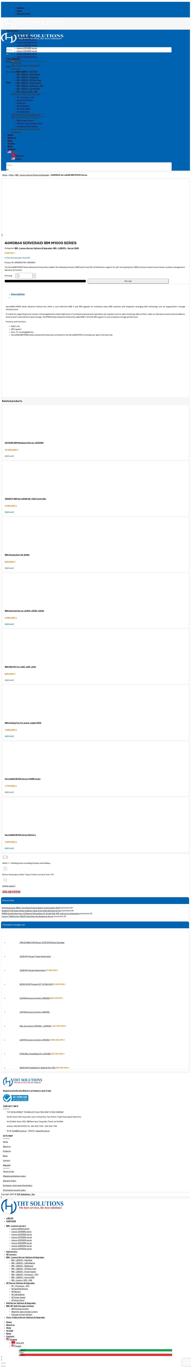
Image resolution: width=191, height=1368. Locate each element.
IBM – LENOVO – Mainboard (22, 1266)
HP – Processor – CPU (20, 1286)
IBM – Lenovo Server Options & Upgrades (25, 1257)
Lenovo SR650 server (20, 1229)
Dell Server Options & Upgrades (21, 1303)
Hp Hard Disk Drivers (19, 1289)
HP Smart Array (18, 1300)
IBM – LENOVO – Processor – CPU (24, 1275)
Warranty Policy (9, 1181)
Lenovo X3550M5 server (21, 1240)
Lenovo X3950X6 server (21, 1249)
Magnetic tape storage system (24, 1312)
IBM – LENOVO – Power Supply (23, 1272)
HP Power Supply (18, 1297)
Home (5, 1142)
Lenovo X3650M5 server (21, 1243)
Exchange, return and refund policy (17, 1185)
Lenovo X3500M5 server (21, 1237)
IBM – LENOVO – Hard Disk (21, 1260)
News (5, 1156)
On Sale (9, 1331)
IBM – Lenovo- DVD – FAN (21, 1280)
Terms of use (8, 1171)
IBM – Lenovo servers (16, 1226)
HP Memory (16, 1292)
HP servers (11, 1254)
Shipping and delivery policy (14, 1176)
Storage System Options (21, 1315)
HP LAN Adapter (18, 1295)
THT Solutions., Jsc (26, 1194)
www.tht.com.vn (43, 1131)
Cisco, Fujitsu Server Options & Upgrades (25, 1317)
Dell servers (11, 1252)
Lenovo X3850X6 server (21, 1246)
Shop (8, 1328)
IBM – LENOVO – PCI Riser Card (23, 1269)
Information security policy (14, 1190)
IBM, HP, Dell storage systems (20, 1306)
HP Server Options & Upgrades (20, 1283)
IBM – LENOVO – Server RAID (22, 1277)
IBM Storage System (20, 1309)
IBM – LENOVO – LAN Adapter (23, 1263)
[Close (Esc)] (2, 1363)
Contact (6, 1161)
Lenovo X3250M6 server (21, 1234)
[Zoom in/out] (5, 1363)
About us (7, 1146)
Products (7, 1151)
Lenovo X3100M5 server (21, 1232)
